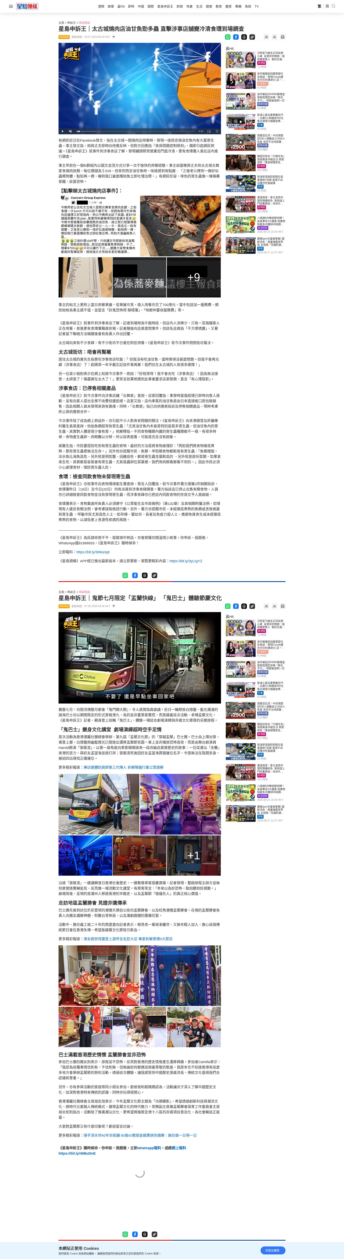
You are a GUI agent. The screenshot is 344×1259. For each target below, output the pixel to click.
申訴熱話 (84, 22)
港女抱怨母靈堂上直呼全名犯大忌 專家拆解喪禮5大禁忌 (128, 939)
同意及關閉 (272, 1250)
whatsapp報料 (149, 1148)
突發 (260, 186)
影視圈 (261, 63)
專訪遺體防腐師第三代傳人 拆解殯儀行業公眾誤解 (123, 767)
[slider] (135, 131)
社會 (260, 125)
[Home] (27, 6)
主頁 (61, 22)
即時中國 (263, 104)
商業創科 (263, 83)
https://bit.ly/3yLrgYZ (186, 561)
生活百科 (263, 228)
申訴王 (71, 22)
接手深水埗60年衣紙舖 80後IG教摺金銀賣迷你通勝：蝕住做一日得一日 (140, 1135)
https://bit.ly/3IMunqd (92, 552)
